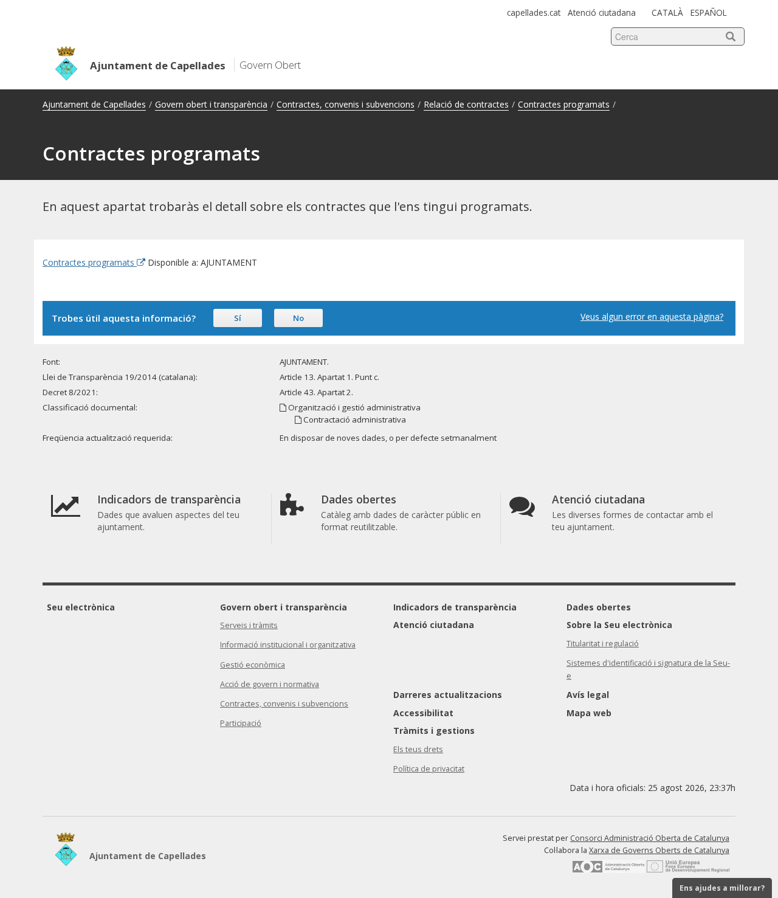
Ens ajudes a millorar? (722, 888)
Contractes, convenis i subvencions (346, 104)
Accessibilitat (423, 713)
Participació (240, 723)
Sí (237, 318)
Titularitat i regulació (602, 643)
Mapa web (588, 713)
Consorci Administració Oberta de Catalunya (649, 838)
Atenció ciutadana (602, 12)
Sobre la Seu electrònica (619, 624)
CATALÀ (667, 12)
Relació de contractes (466, 104)
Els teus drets (418, 749)
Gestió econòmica (252, 665)
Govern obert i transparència (211, 104)
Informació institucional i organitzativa (288, 645)
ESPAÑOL (708, 12)
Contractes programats (564, 104)
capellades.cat (533, 12)
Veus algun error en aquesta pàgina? (651, 316)
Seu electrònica (81, 607)
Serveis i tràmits (249, 625)
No (298, 318)
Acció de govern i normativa (269, 684)
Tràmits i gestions (434, 730)
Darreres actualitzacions (447, 694)
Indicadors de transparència (455, 607)
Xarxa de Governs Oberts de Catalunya (659, 850)
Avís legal (587, 694)
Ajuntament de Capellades (94, 104)
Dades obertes (598, 607)
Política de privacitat (428, 769)
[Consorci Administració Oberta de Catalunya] (608, 870)
